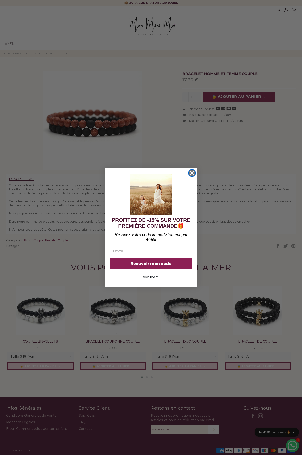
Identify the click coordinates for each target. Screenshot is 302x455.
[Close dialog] (192, 173)
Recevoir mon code (151, 263)
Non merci (151, 277)
